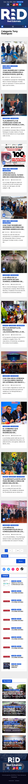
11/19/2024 (7, 284)
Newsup (22, 775)
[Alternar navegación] (13, 27)
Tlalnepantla (14, 66)
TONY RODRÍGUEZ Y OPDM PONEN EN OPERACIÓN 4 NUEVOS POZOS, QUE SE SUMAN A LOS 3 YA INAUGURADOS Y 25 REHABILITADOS (13, 75)
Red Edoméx (14, 21)
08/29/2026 (8, 696)
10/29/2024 (7, 435)
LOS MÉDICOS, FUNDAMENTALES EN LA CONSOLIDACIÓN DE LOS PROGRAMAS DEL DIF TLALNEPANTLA (13, 532)
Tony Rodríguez (14, 118)
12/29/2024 (7, 77)
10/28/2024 (7, 486)
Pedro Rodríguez (15, 723)
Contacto (17, 780)
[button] (23, 26)
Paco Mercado (7, 689)
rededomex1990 (17, 77)
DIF (4, 706)
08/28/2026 (8, 713)
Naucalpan (17, 706)
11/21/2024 (7, 232)
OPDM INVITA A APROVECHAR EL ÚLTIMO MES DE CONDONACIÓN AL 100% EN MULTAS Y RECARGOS (13, 177)
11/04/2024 (7, 334)
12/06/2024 (7, 127)
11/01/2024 (7, 385)
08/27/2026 (8, 747)
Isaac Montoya (10, 706)
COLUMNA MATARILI (17, 593)
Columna (14, 581)
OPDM (8, 66)
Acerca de (11, 780)
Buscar (4, 556)
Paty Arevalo (7, 723)
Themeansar (14, 777)
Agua (4, 66)
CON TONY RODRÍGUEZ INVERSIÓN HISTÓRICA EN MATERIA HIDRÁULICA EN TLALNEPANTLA (13, 228)
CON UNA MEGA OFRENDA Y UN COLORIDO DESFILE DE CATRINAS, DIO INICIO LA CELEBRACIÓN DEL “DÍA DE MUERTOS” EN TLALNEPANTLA (14, 383)
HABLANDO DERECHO (14, 666)
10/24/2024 (7, 534)
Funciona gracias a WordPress (9, 775)
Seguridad (5, 325)
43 (18, 550)
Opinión (19, 581)
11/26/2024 (7, 179)
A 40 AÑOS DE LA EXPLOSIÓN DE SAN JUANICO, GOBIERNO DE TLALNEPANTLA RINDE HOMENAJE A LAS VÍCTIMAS (14, 281)
